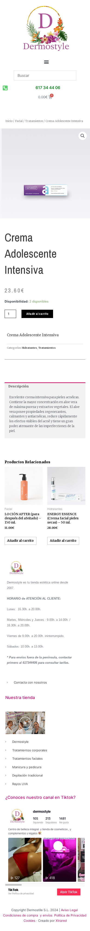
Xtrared (61, 920)
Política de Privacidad (70, 915)
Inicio (8, 121)
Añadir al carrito (37, 314)
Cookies (29, 920)
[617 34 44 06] (5, 88)
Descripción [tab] (18, 386)
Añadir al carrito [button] (20, 541)
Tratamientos (34, 121)
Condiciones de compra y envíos (27, 915)
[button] (46, 62)
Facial (19, 121)
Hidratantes (29, 347)
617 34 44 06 (48, 87)
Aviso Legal (69, 910)
